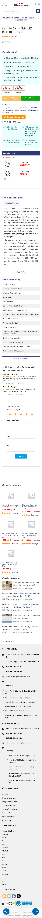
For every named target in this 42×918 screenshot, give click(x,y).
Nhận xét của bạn (14, 420)
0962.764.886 (25, 165)
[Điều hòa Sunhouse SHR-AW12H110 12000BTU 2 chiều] (31, 524)
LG (2, 841)
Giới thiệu (5, 794)
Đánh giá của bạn (13, 410)
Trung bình (21, 417)
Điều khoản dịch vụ (8, 817)
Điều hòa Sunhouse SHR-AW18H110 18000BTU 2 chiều (10, 535)
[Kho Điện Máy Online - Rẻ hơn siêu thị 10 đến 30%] (21, 4)
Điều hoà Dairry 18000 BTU (19, 110)
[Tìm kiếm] (38, 11)
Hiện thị (15, 203)
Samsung (5, 874)
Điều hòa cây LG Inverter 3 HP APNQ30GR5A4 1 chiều (10, 506)
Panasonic (5, 834)
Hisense (4, 884)
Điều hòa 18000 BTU (31, 108)
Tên (8, 436)
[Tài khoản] (35, 4)
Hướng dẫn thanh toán (9, 802)
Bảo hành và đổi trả (8, 805)
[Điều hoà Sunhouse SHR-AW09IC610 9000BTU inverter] (31, 496)
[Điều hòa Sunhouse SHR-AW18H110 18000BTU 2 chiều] (11, 524)
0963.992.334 (25, 174)
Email (9, 446)
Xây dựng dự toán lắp (15, 117)
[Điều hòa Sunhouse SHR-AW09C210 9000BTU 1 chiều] (11, 553)
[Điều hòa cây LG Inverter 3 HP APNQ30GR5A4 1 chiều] (11, 496)
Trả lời (5, 384)
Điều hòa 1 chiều (20, 108)
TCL (3, 877)
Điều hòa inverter (33, 110)
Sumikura (5, 847)
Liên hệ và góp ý (7, 820)
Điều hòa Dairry (21, 20)
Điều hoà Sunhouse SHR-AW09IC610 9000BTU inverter (30, 507)
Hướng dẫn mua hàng (9, 798)
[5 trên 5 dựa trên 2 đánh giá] (6, 36)
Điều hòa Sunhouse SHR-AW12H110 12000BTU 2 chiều (30, 535)
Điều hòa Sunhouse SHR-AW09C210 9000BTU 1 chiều (9, 564)
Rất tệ (10, 417)
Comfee (4, 864)
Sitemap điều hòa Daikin (29, 912)
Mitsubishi (5, 851)
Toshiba (4, 871)
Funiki (3, 857)
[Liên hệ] (35, 911)
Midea (4, 867)
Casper (4, 844)
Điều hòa (15, 18)
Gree (3, 854)
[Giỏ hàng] (39, 4)
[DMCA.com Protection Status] (9, 903)
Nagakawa (5, 861)
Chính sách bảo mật (8, 813)
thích (11, 384)
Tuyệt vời (32, 417)
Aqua (3, 881)
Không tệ (15, 417)
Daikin (4, 837)
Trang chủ (6, 18)
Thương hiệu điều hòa (29, 18)
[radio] (7, 87)
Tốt (26, 417)
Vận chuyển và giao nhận (10, 809)
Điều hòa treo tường (8, 112)
